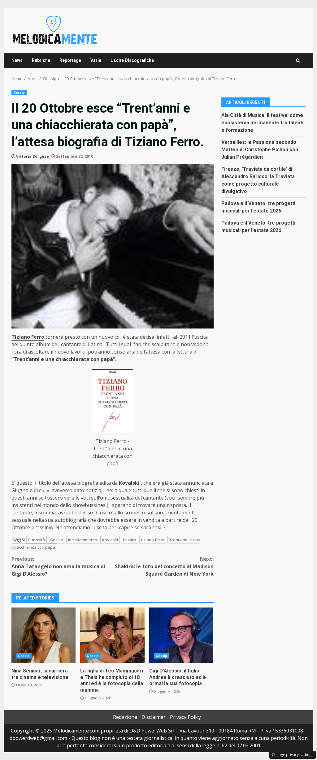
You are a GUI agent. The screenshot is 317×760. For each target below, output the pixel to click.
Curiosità (36, 540)
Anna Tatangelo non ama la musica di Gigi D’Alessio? (58, 566)
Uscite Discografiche (132, 60)
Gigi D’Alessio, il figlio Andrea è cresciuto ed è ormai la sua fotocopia (181, 635)
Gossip (19, 92)
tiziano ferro (152, 540)
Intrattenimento (82, 540)
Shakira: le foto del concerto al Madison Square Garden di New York (164, 566)
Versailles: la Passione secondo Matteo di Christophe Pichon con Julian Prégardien (259, 149)
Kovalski (110, 540)
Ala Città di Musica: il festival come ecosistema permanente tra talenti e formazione (262, 122)
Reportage (70, 60)
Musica (129, 540)
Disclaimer (153, 717)
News (17, 60)
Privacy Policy (185, 717)
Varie (95, 60)
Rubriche (41, 60)
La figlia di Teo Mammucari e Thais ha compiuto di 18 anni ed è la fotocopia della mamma (112, 635)
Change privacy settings (292, 754)
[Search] (298, 60)
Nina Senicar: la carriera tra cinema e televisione (43, 635)
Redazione (125, 717)
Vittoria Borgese (32, 156)
